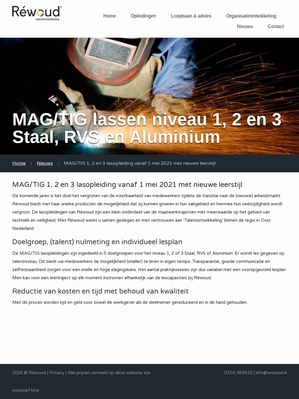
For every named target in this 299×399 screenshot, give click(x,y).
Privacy (56, 372)
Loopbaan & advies (191, 15)
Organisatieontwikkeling (251, 15)
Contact (276, 26)
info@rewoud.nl (271, 372)
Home (109, 15)
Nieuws (245, 26)
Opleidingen (143, 15)
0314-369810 (238, 372)
